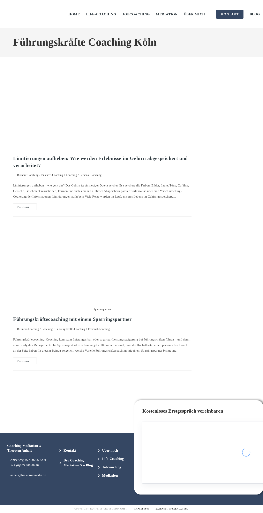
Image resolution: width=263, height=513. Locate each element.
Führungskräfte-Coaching (70, 329)
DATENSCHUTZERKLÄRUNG (172, 509)
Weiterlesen (27, 206)
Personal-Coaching (91, 175)
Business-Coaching (52, 175)
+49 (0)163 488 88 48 (24, 465)
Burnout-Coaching (27, 175)
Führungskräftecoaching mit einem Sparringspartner (72, 319)
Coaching (71, 175)
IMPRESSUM (141, 509)
